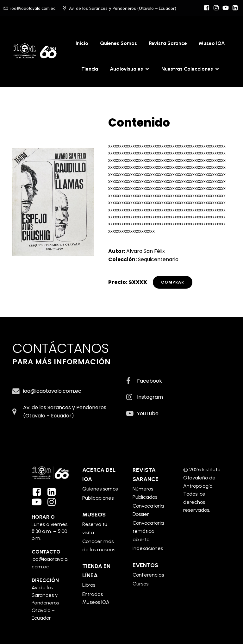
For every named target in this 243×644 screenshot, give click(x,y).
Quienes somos (100, 489)
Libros (88, 585)
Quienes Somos (118, 43)
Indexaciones (148, 548)
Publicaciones (98, 498)
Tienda (89, 69)
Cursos (140, 584)
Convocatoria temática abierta (148, 531)
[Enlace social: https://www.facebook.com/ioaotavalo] (206, 8)
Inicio (82, 43)
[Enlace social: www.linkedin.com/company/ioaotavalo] (235, 8)
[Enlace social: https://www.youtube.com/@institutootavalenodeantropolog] (225, 8)
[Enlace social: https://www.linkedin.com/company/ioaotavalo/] (54, 492)
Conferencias (148, 575)
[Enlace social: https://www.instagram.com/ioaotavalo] (216, 8)
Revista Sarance (168, 43)
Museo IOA (212, 43)
